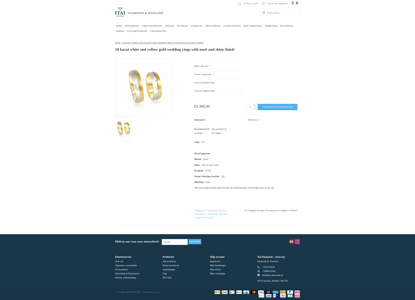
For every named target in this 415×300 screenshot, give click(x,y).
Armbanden (271, 26)
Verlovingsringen (152, 26)
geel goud (222, 210)
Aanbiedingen (169, 269)
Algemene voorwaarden (126, 265)
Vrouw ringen (212, 26)
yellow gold (208, 217)
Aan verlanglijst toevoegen (254, 210)
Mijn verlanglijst (217, 273)
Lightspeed (156, 292)
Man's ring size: (202, 66)
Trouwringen (132, 26)
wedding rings (211, 214)
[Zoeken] (262, 12)
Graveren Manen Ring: (204, 91)
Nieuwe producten (171, 265)
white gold (223, 214)
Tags (165, 273)
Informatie (199, 120)
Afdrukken (293, 210)
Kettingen (182, 26)
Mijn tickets (215, 269)
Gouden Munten (232, 26)
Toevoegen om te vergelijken (277, 210)
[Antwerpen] (139, 12)
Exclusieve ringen (137, 31)
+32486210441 (269, 271)
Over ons (119, 261)
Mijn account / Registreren (277, 3)
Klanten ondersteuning (125, 277)
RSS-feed (167, 277)
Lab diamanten (158, 31)
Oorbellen (196, 26)
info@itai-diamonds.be (272, 275)
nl (292, 3)
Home (119, 26)
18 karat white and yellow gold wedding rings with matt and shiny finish (162, 43)
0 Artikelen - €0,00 (250, 3)
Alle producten (169, 261)
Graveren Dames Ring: (204, 82)
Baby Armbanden (252, 26)
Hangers (169, 26)
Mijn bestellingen (218, 265)
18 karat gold (212, 210)
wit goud (199, 217)
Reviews (253, 120)
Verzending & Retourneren (127, 273)
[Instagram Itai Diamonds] (297, 241)
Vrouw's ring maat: (203, 74)
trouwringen (200, 214)
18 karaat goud (200, 210)
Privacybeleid (121, 269)
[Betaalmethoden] (217, 292)
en (297, 3)
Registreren (215, 261)
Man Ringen (286, 26)
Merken (120, 31)
